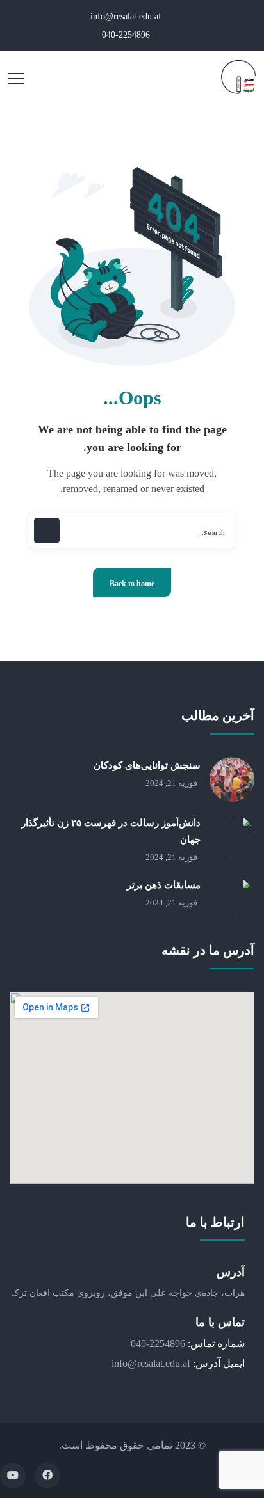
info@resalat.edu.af (127, 16)
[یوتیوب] (13, 1475)
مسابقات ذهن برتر (164, 885)
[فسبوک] (47, 1475)
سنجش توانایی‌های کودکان (147, 765)
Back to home (132, 583)
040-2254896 (127, 35)
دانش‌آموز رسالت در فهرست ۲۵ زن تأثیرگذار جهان (111, 831)
